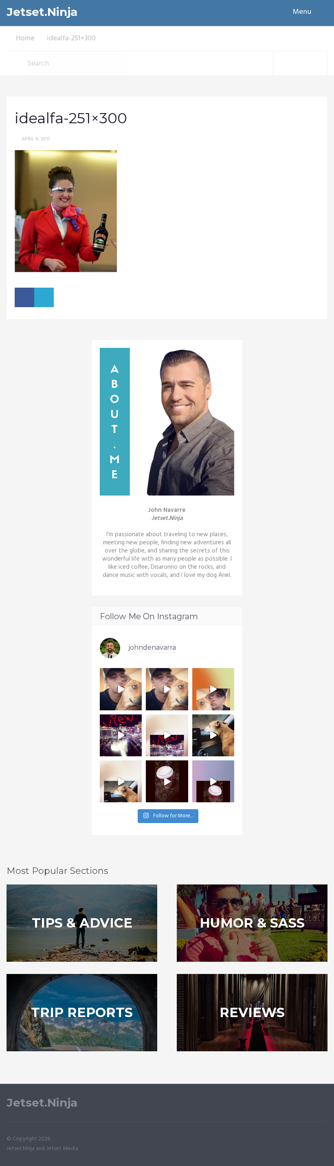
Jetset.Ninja (42, 12)
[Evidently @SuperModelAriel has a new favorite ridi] (213, 735)
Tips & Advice (82, 923)
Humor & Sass (252, 923)
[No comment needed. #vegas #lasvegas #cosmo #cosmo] (121, 735)
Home (25, 38)
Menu (302, 12)
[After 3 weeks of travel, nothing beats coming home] (167, 689)
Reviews (252, 1012)
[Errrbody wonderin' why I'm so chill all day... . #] (167, 781)
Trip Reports (82, 1012)
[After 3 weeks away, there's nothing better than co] (121, 689)
